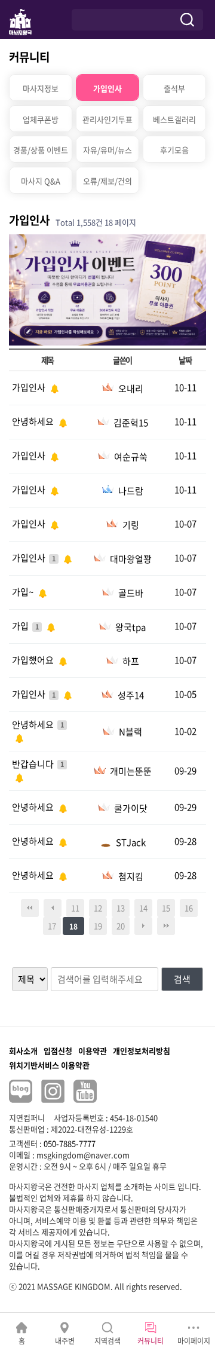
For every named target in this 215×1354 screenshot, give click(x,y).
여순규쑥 (131, 456)
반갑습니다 (34, 764)
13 (120, 907)
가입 (21, 625)
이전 (53, 908)
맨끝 (166, 926)
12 (98, 907)
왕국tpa (130, 627)
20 (120, 925)
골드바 (130, 593)
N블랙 (130, 731)
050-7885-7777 (70, 1143)
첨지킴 (130, 876)
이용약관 (92, 1050)
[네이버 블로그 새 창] (20, 1091)
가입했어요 (34, 660)
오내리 (130, 388)
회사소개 (23, 1050)
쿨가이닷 (131, 808)
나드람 (130, 490)
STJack (131, 842)
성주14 (131, 695)
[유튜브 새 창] (85, 1091)
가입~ (23, 591)
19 (98, 925)
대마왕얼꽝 (131, 559)
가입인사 (29, 387)
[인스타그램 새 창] (52, 1091)
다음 (143, 926)
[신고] (53, 387)
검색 (182, 979)
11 (75, 907)
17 (52, 925)
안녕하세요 (34, 421)
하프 (130, 661)
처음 (30, 908)
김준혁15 (130, 422)
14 (143, 907)
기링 (130, 524)
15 (166, 907)
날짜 (185, 360)
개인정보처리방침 (141, 1050)
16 (189, 907)
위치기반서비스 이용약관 (49, 1065)
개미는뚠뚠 (131, 771)
